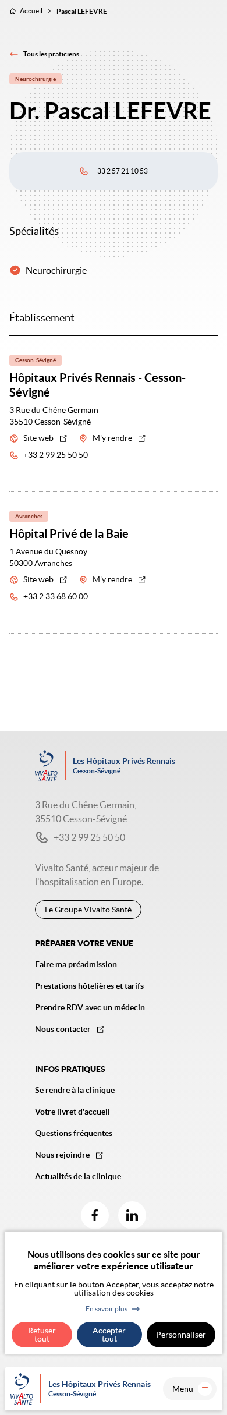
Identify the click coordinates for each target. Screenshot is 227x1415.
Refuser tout (42, 1334)
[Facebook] (95, 1215)
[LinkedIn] (132, 1215)
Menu (182, 1388)
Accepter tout (109, 1334)
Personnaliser (181, 1334)
